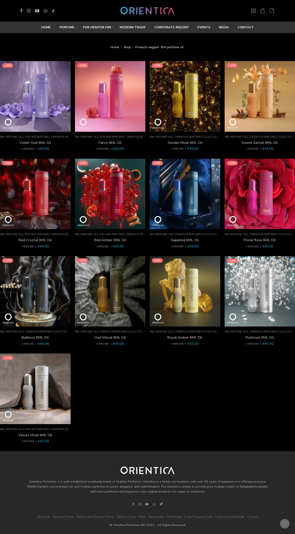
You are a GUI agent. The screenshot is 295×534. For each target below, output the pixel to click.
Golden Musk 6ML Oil (185, 142)
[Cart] (263, 11)
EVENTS (203, 27)
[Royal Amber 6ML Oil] (185, 291)
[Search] (272, 11)
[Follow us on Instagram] (29, 10)
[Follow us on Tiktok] (53, 10)
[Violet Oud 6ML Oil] (35, 96)
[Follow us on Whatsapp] (45, 10)
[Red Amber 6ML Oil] (110, 194)
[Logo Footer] (147, 470)
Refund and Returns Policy (95, 516)
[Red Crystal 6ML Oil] (35, 194)
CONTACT (246, 27)
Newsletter (156, 516)
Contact (252, 516)
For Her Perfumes (37, 137)
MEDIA (224, 27)
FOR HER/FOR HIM (97, 27)
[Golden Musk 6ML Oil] (185, 96)
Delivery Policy (63, 516)
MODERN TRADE (133, 27)
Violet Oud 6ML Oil (35, 142)
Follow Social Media (230, 516)
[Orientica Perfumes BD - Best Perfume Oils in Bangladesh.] (147, 10)
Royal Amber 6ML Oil (184, 337)
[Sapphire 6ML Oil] (185, 194)
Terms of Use (126, 516)
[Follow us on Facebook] (21, 10)
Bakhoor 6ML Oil (35, 337)
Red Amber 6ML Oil (110, 240)
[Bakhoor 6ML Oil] (35, 291)
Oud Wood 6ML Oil (110, 337)
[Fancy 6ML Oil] (110, 96)
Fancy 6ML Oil (110, 142)
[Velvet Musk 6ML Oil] (35, 388)
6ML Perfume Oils (12, 137)
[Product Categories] (253, 11)
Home (115, 47)
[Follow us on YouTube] (37, 10)
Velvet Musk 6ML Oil (35, 435)
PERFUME (66, 27)
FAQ (142, 516)
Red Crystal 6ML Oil (35, 240)
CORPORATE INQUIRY (171, 27)
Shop (127, 47)
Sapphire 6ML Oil (185, 240)
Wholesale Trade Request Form (190, 516)
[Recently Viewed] (285, 524)
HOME (46, 27)
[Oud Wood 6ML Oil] (110, 291)
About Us (43, 516)
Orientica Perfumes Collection (196, 137)
